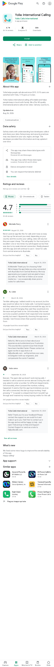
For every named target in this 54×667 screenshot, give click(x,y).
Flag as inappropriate (14, 501)
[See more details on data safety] (11, 177)
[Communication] (12, 120)
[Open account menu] (50, 3)
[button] (26, 30)
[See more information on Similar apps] (49, 467)
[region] (27, 29)
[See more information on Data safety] (49, 126)
